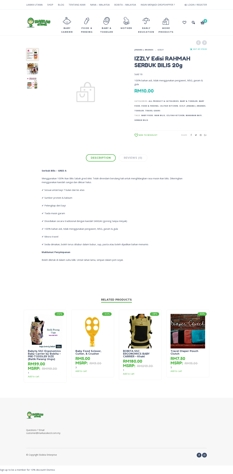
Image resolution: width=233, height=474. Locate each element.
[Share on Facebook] (190, 135)
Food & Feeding (150, 106)
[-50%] (188, 330)
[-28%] (140, 330)
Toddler (139, 110)
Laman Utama (34, 4)
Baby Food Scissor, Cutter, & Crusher (88, 352)
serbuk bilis (141, 120)
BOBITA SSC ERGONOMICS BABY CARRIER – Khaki (136, 354)
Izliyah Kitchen (169, 106)
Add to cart (33, 376)
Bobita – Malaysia (125, 4)
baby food (147, 115)
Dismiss (50, 469)
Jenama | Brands (143, 50)
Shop (50, 4)
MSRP (33, 368)
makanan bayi (194, 115)
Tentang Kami (77, 4)
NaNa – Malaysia (100, 4)
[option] (32, 54)
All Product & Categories (164, 101)
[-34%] (45, 330)
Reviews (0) (133, 157)
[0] (202, 23)
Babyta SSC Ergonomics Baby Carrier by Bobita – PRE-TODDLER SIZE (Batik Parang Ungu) (44, 355)
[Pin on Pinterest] (199, 135)
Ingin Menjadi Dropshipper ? (158, 4)
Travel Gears (152, 110)
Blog (61, 4)
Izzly (161, 50)
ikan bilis (159, 115)
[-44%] (92, 330)
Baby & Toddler (189, 101)
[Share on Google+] (204, 135)
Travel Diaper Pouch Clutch (184, 352)
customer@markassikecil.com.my (43, 433)
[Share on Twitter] (195, 135)
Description (101, 157)
